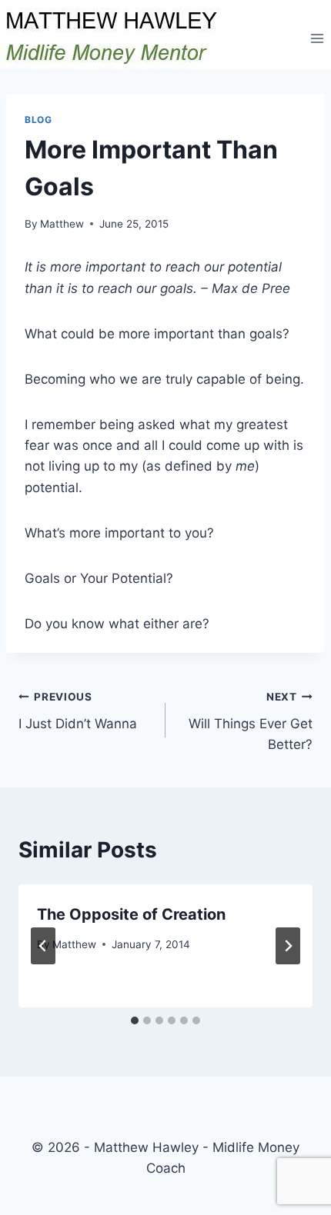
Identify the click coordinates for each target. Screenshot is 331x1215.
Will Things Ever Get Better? (251, 721)
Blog (38, 119)
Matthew (62, 224)
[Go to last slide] (43, 945)
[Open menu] (317, 38)
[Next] (288, 945)
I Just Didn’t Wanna (77, 711)
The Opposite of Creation (131, 914)
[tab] (135, 1020)
